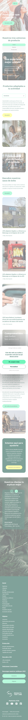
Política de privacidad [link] (14, 370)
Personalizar (14, 366)
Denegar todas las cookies (14, 348)
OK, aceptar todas (14, 362)
